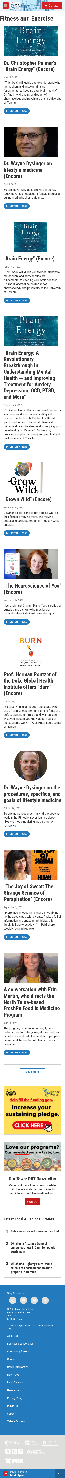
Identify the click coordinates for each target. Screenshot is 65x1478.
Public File (12, 1406)
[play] (5, 1473)
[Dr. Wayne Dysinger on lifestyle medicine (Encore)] (31, 142)
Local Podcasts (15, 1382)
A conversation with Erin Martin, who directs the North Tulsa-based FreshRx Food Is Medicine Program (32, 1002)
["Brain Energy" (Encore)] (31, 237)
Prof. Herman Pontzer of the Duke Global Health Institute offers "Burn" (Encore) (30, 683)
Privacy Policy (15, 1398)
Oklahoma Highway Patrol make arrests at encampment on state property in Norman (31, 1268)
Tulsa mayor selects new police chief (35, 1231)
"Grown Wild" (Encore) (28, 499)
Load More (32, 1071)
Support (11, 1413)
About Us (12, 1336)
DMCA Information (18, 1367)
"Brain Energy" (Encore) (29, 258)
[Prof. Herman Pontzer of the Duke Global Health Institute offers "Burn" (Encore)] (31, 652)
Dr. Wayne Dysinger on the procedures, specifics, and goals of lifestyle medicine (32, 793)
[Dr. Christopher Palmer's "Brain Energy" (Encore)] (31, 41)
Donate (53, 5)
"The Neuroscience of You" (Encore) (32, 588)
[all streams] (60, 1473)
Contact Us (13, 1359)
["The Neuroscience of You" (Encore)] (31, 564)
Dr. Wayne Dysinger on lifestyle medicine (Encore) (28, 169)
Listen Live (13, 1375)
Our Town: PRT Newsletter (32, 1179)
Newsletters (14, 1390)
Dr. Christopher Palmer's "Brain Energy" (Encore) (30, 66)
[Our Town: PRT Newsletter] (32, 1156)
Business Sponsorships (20, 1343)
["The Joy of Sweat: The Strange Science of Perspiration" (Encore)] (31, 865)
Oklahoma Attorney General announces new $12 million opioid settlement (33, 1247)
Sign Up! (32, 1202)
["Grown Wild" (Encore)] (31, 477)
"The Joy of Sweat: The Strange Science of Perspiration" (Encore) (28, 892)
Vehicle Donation (16, 1421)
